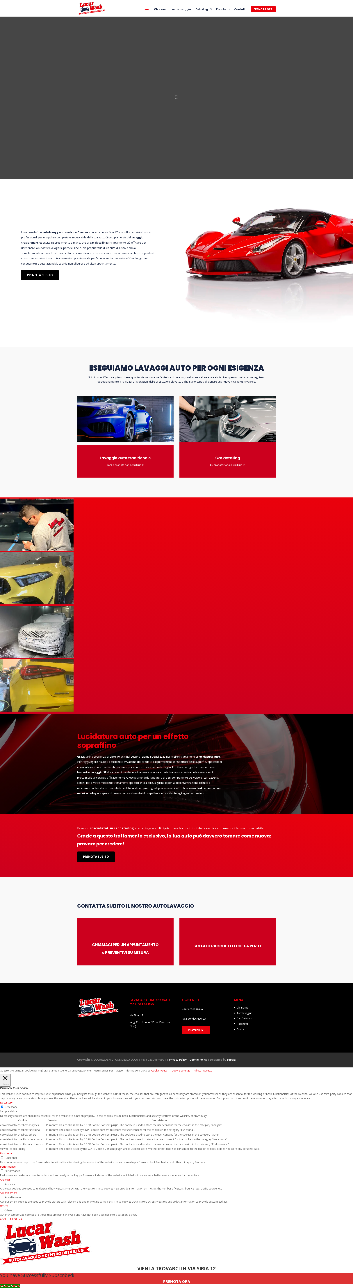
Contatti (240, 9)
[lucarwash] (37, 550)
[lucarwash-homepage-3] (37, 657)
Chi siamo (160, 9)
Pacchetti (223, 9)
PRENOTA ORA (263, 9)
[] (189, 941)
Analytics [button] (5, 1179)
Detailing (201, 9)
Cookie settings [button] (181, 1070)
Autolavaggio (181, 9)
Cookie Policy (198, 1059)
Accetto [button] (207, 1070)
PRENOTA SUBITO (40, 275)
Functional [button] (6, 1153)
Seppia (231, 1059)
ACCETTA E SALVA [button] (11, 1219)
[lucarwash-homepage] (37, 603)
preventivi (196, 1030)
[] (87, 941)
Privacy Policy (178, 1059)
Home (145, 9)
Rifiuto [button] (198, 1070)
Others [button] (4, 1206)
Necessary (10, 1107)
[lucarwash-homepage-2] (37, 710)
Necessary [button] (6, 1102)
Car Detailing (244, 1018)
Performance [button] (8, 1166)
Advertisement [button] (8, 1192)
